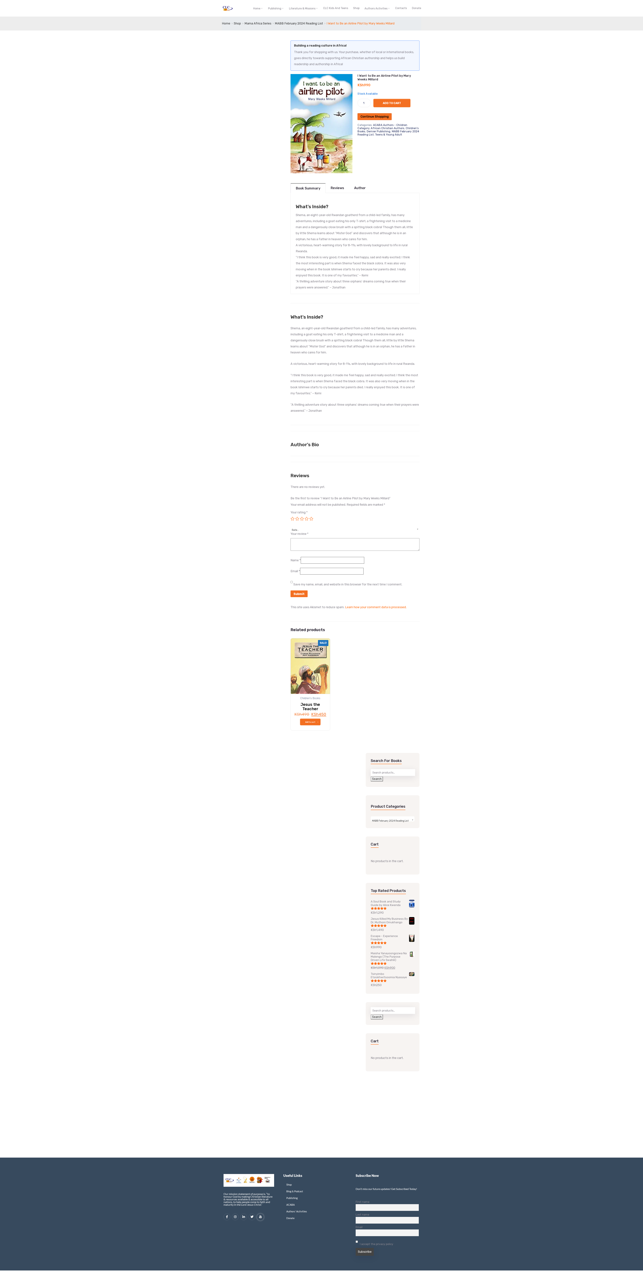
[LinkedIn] (243, 1217)
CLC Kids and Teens (335, 8)
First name (362, 1201)
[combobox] (355, 528)
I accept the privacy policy (376, 1244)
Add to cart (392, 103)
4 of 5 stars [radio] (307, 519)
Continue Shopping (375, 116)
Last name (362, 1214)
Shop (356, 8)
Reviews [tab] (337, 188)
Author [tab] (360, 188)
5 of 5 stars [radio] (311, 519)
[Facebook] (227, 1217)
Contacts (401, 8)
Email (295, 571)
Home (256, 8)
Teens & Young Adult (388, 134)
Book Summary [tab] (308, 188)
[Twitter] (252, 1217)
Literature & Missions (302, 8)
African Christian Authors (387, 128)
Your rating (299, 512)
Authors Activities (376, 8)
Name (296, 560)
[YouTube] (260, 1217)
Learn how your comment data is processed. (376, 607)
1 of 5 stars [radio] (293, 519)
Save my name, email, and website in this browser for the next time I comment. (347, 584)
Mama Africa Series (257, 23)
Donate (416, 8)
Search (377, 779)
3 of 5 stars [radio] (302, 519)
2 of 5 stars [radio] (297, 519)
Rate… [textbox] (295, 530)
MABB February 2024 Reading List (299, 23)
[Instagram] (235, 1217)
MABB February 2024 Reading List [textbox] (390, 820)
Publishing (274, 8)
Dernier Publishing (378, 131)
